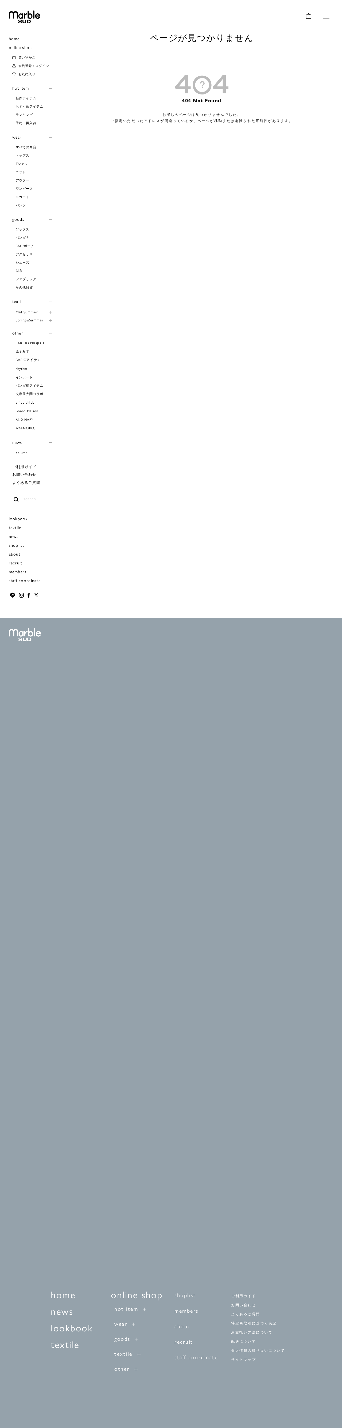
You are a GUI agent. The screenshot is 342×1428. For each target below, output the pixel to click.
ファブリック (26, 278)
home (14, 38)
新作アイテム (26, 98)
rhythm (21, 368)
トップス (23, 155)
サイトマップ (243, 1360)
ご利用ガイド (24, 466)
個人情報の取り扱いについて (258, 1351)
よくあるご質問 (26, 482)
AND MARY (25, 419)
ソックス (23, 229)
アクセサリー (26, 254)
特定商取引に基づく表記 (254, 1323)
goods (18, 219)
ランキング (24, 114)
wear (17, 137)
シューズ (23, 262)
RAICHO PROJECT (30, 342)
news (17, 442)
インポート (24, 377)
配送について (243, 1341)
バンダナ (23, 237)
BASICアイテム (28, 359)
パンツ (21, 205)
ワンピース (24, 188)
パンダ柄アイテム (30, 385)
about (14, 554)
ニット (21, 171)
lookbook (18, 518)
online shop (20, 47)
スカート (23, 196)
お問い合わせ (24, 474)
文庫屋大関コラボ (30, 393)
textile (18, 301)
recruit (15, 563)
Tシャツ (22, 163)
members (18, 571)
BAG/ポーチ (25, 245)
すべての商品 (26, 147)
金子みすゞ (24, 351)
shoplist (16, 545)
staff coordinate (25, 580)
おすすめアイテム (30, 106)
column (22, 452)
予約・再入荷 (26, 122)
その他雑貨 (24, 287)
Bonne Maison (27, 410)
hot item (20, 88)
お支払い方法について (252, 1332)
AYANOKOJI (26, 427)
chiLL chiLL (25, 402)
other (17, 333)
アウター (23, 180)
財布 (19, 270)
